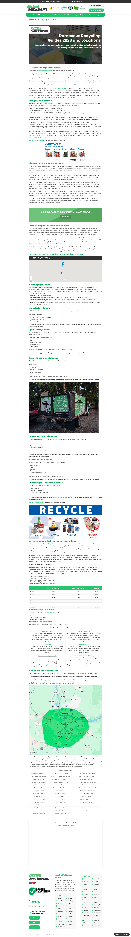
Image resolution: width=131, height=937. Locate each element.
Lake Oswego (61, 926)
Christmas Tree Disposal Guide (47, 656)
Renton (96, 887)
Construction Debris (84, 644)
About (34, 918)
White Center (97, 910)
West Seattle (97, 907)
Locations (89, 14)
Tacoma (96, 900)
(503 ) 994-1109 (97, 5)
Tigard (69, 919)
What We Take (36, 14)
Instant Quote (97, 10)
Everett (85, 897)
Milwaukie (70, 898)
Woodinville (97, 912)
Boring (59, 903)
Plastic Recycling (47, 644)
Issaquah (86, 905)
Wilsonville (70, 921)
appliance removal (71, 544)
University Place (96, 921)
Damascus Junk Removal (46, 70)
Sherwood (70, 911)
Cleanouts (58, 14)
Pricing (97, 14)
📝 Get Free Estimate (121, 934)
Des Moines (87, 892)
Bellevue (86, 881)
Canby (59, 908)
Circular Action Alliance (47, 291)
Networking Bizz (62, 934)
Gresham (60, 919)
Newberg (70, 901)
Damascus (56, 759)
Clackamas (60, 911)
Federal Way (87, 900)
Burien (85, 887)
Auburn (85, 879)
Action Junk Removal (59, 88)
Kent (85, 907)
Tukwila (96, 902)
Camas (85, 889)
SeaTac (95, 889)
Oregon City (71, 903)
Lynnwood (86, 915)
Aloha (59, 898)
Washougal (97, 905)
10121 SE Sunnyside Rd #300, (38, 906)
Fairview (60, 916)
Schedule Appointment (36, 140)
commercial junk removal (60, 497)
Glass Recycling (47, 631)
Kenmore (86, 910)
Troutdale (70, 914)
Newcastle (96, 879)
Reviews (34, 927)
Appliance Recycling (84, 631)
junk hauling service (58, 571)
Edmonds (86, 894)
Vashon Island (97, 925)
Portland (70, 906)
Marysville (96, 918)
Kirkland (86, 912)
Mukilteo (86, 925)
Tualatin (70, 916)
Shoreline (96, 894)
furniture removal (84, 544)
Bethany (60, 906)
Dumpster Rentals (79, 14)
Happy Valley (61, 924)
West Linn (70, 924)
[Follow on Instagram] (32, 883)
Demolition (67, 14)
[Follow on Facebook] (30, 883)
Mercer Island (87, 918)
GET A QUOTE (65, 216)
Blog (34, 922)
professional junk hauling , (58, 544)
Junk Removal (48, 14)
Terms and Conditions (47, 934)
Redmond (96, 884)
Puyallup (96, 881)
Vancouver (96, 915)
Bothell (85, 884)
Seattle (95, 892)
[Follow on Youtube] (35, 883)
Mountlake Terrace (86, 921)
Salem (69, 908)
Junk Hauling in (48, 613)
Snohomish (97, 897)
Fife (84, 902)
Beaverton (60, 901)
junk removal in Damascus (60, 238)
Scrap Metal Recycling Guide (84, 655)
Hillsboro (60, 921)
